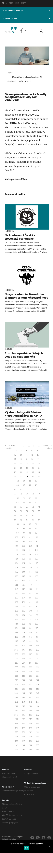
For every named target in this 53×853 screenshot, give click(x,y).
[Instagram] (38, 837)
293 (23, 745)
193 (23, 637)
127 (36, 563)
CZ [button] (3, 3)
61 (24, 498)
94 (30, 528)
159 (36, 598)
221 (23, 667)
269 (23, 719)
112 (17, 550)
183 (36, 624)
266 (30, 715)
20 (32, 459)
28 (21, 468)
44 (30, 481)
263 (37, 710)
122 (30, 559)
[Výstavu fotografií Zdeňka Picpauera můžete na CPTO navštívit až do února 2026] (27, 394)
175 (36, 615)
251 (37, 697)
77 (39, 511)
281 (23, 732)
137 (23, 576)
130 (30, 567)
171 (37, 611)
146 (30, 585)
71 (33, 507)
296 (16, 749)
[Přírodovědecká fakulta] (10, 30)
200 (16, 645)
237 (23, 684)
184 (16, 628)
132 (16, 572)
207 (37, 650)
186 (30, 628)
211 (37, 654)
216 (16, 663)
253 (23, 702)
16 (38, 455)
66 (30, 502)
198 (30, 641)
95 (36, 528)
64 (17, 502)
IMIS (17, 3)
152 (16, 593)
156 (16, 598)
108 (17, 546)
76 (33, 511)
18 (21, 459)
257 (23, 706)
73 (15, 511)
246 (30, 693)
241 (23, 689)
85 (27, 520)
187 (36, 628)
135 (36, 572)
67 (36, 502)
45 (36, 481)
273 (23, 723)
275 (37, 723)
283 (37, 732)
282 (30, 732)
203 (37, 645)
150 (30, 589)
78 (15, 515)
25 (33, 463)
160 (16, 602)
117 (23, 554)
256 (16, 706)
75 (27, 511)
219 (36, 663)
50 (15, 489)
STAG (11, 3)
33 (21, 472)
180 (17, 624)
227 (37, 671)
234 (30, 680)
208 (16, 654)
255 (37, 702)
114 (30, 550)
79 (21, 515)
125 (23, 563)
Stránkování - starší (46, 446)
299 (37, 749)
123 (36, 559)
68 (15, 507)
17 (15, 459)
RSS (22, 837)
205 (23, 650)
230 (30, 676)
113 (23, 550)
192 (16, 637)
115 (36, 550)
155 (36, 593)
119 (36, 554)
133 (23, 572)
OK (26, 848)
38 (21, 476)
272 (16, 723)
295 (37, 745)
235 (37, 680)
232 (16, 680)
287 (37, 736)
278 (30, 728)
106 (30, 541)
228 (16, 676)
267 (37, 715)
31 (39, 468)
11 (37, 450)
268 (16, 719)
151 (37, 589)
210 (30, 654)
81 (33, 515)
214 (30, 658)
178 (30, 619)
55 (15, 494)
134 (30, 572)
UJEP (23, 3)
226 (30, 671)
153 (23, 593)
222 (30, 667)
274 (30, 723)
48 (30, 485)
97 (24, 533)
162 (30, 602)
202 (30, 645)
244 (16, 693)
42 (18, 481)
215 (36, 658)
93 (24, 528)
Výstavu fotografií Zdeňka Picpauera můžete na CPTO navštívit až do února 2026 (23, 415)
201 (23, 645)
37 (15, 476)
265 (23, 715)
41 (39, 476)
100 (16, 537)
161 (23, 602)
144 (16, 585)
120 (17, 559)
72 (39, 507)
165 (23, 606)
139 (36, 576)
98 (30, 533)
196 (16, 641)
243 (37, 689)
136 (16, 576)
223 (37, 667)
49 (36, 485)
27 (15, 468)
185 (23, 628)
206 (30, 650)
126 (30, 563)
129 (23, 567)
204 (16, 650)
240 (16, 689)
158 (30, 598)
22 (15, 463)
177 (23, 619)
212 (16, 658)
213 (23, 658)
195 (37, 637)
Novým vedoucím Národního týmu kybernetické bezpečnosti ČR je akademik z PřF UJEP (26, 297)
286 (30, 736)
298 (30, 749)
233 (23, 680)
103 (36, 537)
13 (21, 455)
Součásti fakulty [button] (10, 19)
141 (23, 580)
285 (23, 736)
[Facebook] (32, 837)
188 (16, 632)
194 (30, 637)
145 (23, 585)
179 (36, 619)
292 (16, 745)
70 (27, 507)
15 (32, 455)
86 (33, 520)
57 (27, 494)
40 (33, 476)
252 (16, 702)
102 (30, 537)
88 (18, 524)
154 (30, 593)
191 (37, 632)
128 (16, 567)
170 (30, 611)
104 (16, 541)
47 (24, 485)
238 (30, 684)
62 (30, 498)
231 (37, 676)
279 (37, 728)
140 (16, 580)
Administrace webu (10, 837)
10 (32, 450)
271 (37, 719)
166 (30, 606)
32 (15, 472)
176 (16, 619)
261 (23, 710)
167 (37, 606)
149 (23, 589)
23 (21, 463)
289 (23, 741)
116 (17, 554)
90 (30, 524)
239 (37, 684)
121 (23, 559)
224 (16, 671)
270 (30, 719)
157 (23, 598)
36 (39, 472)
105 (23, 541)
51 (21, 489)
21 (38, 459)
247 (37, 693)
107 (37, 541)
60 (18, 498)
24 (27, 463)
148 (16, 589)
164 (16, 606)
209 (23, 654)
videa (45, 127)
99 (36, 533)
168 (16, 611)
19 (26, 459)
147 (37, 585)
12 (15, 455)
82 (39, 515)
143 (36, 580)
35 (33, 472)
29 (27, 468)
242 (30, 689)
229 (23, 676)
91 (36, 524)
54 (38, 489)
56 (21, 494)
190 (30, 632)
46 (17, 485)
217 (23, 663)
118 (30, 554)
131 (37, 567)
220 (16, 667)
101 (23, 537)
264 (16, 715)
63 (36, 498)
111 (37, 546)
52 (27, 489)
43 (24, 481)
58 (33, 494)
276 (16, 728)
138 (30, 576)
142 (30, 580)
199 (36, 641)
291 (37, 741)
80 (27, 515)
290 (30, 741)
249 (23, 697)
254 (30, 702)
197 (23, 641)
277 (23, 728)
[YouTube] (49, 837)
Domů (9, 73)
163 (36, 602)
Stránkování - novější (10, 446)
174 (30, 615)
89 (24, 524)
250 (30, 697)
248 (16, 697)
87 (39, 520)
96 (17, 533)
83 (15, 520)
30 (33, 468)
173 (23, 615)
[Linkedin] (43, 837)
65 (24, 502)
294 (30, 745)
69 (21, 507)
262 (30, 710)
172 (16, 615)
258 (30, 706)
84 (21, 520)
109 (23, 546)
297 (23, 749)
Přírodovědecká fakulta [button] (13, 11)
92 (18, 528)
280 (16, 732)
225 (23, 671)
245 (23, 693)
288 (16, 741)
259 (37, 706)
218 (30, 663)
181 (23, 624)
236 (16, 684)
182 (30, 624)
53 (32, 489)
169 (23, 611)
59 (39, 494)
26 (39, 463)
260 (16, 710)
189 (23, 632)
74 (21, 511)
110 (30, 546)
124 (16, 563)
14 (27, 455)
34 (27, 472)
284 (16, 736)
